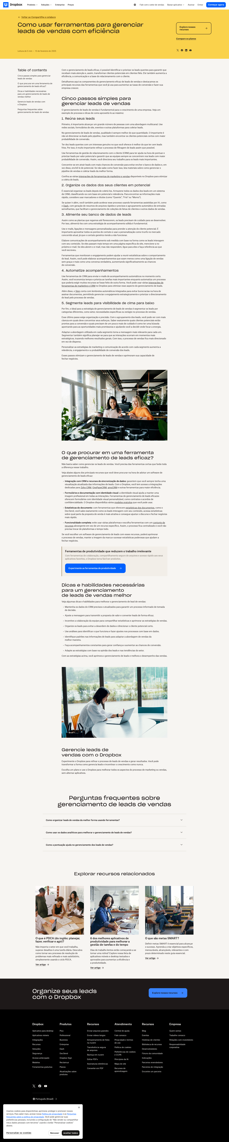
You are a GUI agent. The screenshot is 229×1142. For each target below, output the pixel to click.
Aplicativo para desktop (42, 1031)
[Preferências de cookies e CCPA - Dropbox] (43, 1121)
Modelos (36, 1062)
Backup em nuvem (95, 1055)
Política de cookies (122, 1047)
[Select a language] (135, 4)
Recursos (36, 1044)
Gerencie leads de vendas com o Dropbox (31, 102)
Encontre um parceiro (151, 1071)
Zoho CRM (86, 487)
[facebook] (182, 50)
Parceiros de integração (152, 1067)
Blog (144, 1031)
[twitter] (177, 50)
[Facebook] (40, 1086)
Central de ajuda (121, 1031)
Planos (63, 1067)
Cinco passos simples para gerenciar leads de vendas (34, 77)
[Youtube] (45, 1086)
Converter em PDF (95, 1068)
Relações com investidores (181, 1040)
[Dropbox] (14, 4)
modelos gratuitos (123, 502)
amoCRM (112, 487)
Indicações (147, 1058)
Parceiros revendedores (152, 1062)
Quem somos (175, 1031)
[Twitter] (34, 1086)
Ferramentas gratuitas (42, 1067)
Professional (65, 1035)
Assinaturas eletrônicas (97, 1064)
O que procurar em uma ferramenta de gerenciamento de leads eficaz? (35, 84)
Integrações (37, 1040)
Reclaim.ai (64, 1062)
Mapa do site (120, 1064)
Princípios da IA (121, 1059)
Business (64, 1040)
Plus (61, 1031)
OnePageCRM (99, 487)
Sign (77, 291)
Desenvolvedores (149, 1049)
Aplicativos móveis (40, 1035)
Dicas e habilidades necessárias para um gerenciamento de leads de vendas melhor (34, 94)
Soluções (36, 1049)
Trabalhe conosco (177, 1035)
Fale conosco (120, 1035)
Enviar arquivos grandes (98, 1031)
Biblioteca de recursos (152, 1044)
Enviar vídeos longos (96, 1035)
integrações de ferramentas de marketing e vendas (104, 176)
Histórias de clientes (151, 1040)
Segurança (37, 1053)
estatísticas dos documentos (140, 507)
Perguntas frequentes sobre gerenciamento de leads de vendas (33, 110)
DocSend (64, 1053)
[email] (190, 50)
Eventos (145, 1035)
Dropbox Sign (66, 1058)
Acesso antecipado (40, 1058)
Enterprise (64, 1044)
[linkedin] (186, 50)
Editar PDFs (92, 1059)
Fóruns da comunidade (152, 1053)
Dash (66, 205)
